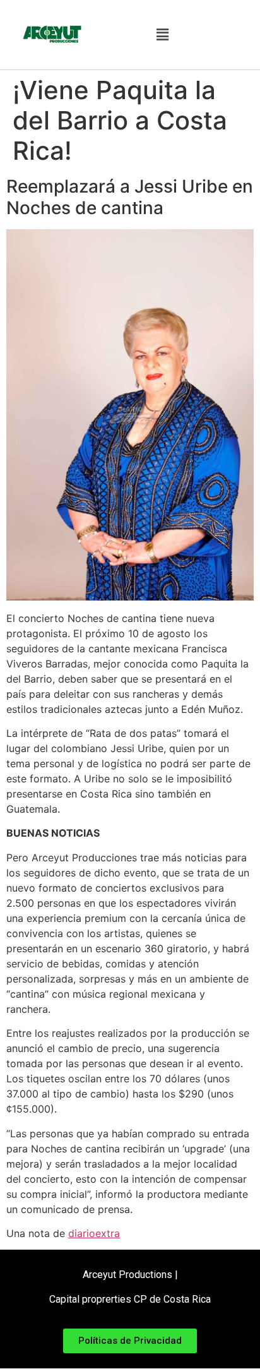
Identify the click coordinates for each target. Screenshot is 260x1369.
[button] (162, 35)
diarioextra (94, 1233)
